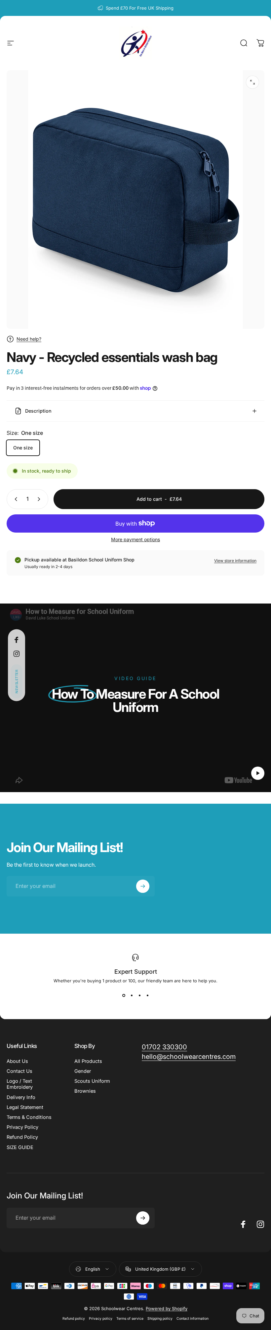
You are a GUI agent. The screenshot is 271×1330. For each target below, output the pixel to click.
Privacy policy (100, 1318)
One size (23, 447)
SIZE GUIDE (20, 1147)
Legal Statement (25, 1107)
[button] (16, 681)
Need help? (29, 339)
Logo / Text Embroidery (20, 1084)
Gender (82, 1071)
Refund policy (73, 1318)
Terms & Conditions (29, 1117)
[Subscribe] (142, 886)
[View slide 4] (147, 995)
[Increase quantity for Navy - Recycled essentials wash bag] (40, 499)
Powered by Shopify (166, 1308)
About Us (17, 1061)
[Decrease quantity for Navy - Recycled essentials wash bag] (14, 499)
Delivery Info (21, 1097)
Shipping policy (160, 1318)
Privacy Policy (22, 1127)
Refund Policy (22, 1137)
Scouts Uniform (92, 1081)
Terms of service (129, 1318)
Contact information (192, 1318)
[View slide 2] (132, 995)
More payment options (135, 539)
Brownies (85, 1091)
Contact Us (19, 1071)
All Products (88, 1061)
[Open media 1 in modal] (252, 82)
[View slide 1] (124, 995)
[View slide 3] (139, 995)
